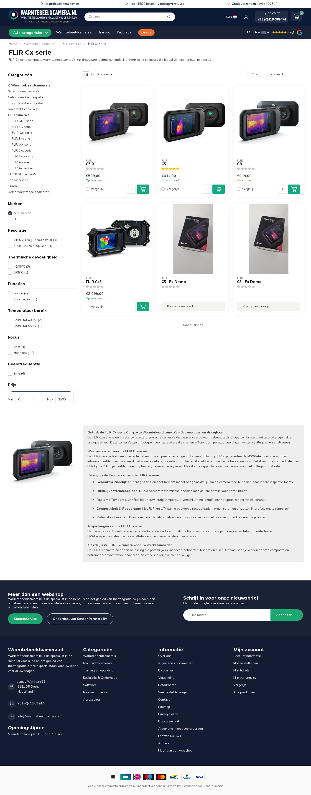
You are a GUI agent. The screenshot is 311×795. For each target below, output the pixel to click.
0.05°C (21, 272)
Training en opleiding (98, 670)
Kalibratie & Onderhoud (100, 678)
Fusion (21, 293)
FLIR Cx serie (97, 44)
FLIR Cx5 (94, 282)
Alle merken (22, 213)
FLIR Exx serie (22, 150)
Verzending (166, 678)
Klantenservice (25, 619)
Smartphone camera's (24, 91)
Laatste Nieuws (169, 736)
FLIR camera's (71, 44)
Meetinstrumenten (96, 692)
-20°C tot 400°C (28, 320)
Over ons (164, 656)
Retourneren (167, 685)
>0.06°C (22, 266)
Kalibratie (124, 32)
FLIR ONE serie (22, 121)
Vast (19, 346)
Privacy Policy (168, 714)
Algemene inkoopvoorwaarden (180, 729)
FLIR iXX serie (21, 144)
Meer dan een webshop (175, 750)
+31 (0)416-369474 (32, 703)
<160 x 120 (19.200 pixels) (35, 240)
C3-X (90, 164)
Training (104, 32)
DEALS (146, 32)
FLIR (17, 219)
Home (13, 44)
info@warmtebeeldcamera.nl (39, 716)
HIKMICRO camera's (22, 174)
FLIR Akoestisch (23, 168)
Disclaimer (165, 670)
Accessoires (92, 699)
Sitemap (164, 707)
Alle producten (244, 692)
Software (90, 685)
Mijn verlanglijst (244, 678)
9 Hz (19, 373)
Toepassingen (18, 180)
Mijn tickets (241, 670)
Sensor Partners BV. (169, 786)
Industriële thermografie (25, 103)
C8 (239, 164)
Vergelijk (97, 189)
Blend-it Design (213, 786)
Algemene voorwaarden (175, 663)
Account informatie (247, 656)
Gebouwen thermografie (25, 97)
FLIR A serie (20, 162)
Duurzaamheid (168, 721)
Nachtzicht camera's (22, 109)
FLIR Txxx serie (22, 156)
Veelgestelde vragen (173, 692)
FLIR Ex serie (21, 139)
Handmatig (24, 352)
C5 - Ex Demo (173, 282)
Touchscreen (25, 299)
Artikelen (164, 743)
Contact (164, 699)
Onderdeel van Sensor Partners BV (80, 619)
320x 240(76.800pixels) (33, 246)
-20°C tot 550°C (28, 326)
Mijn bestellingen (245, 663)
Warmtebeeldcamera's (74, 32)
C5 (163, 164)
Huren (12, 186)
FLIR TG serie (21, 127)
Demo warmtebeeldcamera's (29, 192)
